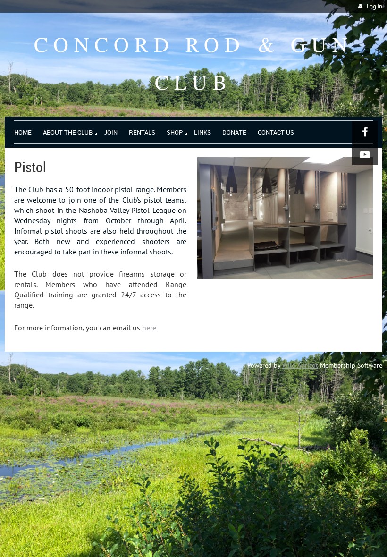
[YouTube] (364, 154)
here (149, 327)
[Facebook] (364, 132)
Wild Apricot (300, 365)
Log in (374, 6)
